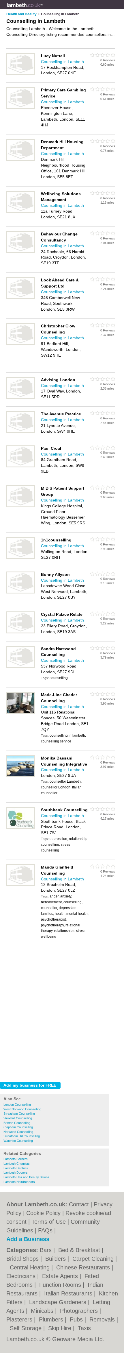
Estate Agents (61, 1276)
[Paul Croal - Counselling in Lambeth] (20, 466)
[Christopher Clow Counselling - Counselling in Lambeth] (20, 344)
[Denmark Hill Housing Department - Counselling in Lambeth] (20, 160)
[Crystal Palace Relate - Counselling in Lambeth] (20, 632)
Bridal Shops (23, 1259)
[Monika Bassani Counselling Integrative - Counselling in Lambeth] (20, 776)
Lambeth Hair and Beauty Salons (26, 1177)
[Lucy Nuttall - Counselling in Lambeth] (20, 74)
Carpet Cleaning (93, 1259)
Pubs (77, 1319)
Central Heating (30, 1267)
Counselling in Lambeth (62, 61)
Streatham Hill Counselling (21, 1136)
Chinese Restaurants (84, 1267)
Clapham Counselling (18, 1127)
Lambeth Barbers (15, 1159)
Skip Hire (60, 1328)
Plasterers (20, 1319)
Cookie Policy (43, 1213)
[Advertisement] (62, 1012)
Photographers (79, 1311)
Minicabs (43, 1311)
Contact (79, 1204)
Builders (56, 1259)
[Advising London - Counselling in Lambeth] (20, 398)
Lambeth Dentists (15, 1168)
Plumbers (52, 1319)
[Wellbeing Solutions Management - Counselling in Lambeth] (20, 212)
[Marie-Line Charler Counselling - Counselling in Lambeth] (20, 713)
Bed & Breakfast (80, 1250)
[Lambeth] (43, 9)
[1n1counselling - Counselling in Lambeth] (20, 558)
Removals (103, 1319)
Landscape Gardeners (58, 1302)
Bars (46, 1250)
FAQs (45, 1230)
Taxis (84, 1328)
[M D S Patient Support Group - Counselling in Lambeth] (20, 506)
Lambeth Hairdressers (19, 1182)
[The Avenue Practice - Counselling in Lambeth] (20, 432)
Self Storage (26, 1328)
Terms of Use (48, 1222)
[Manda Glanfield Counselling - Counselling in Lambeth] (20, 885)
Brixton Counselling (16, 1123)
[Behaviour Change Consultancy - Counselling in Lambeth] (20, 252)
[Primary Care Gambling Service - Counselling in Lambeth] (20, 108)
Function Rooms (61, 1285)
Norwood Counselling (18, 1131)
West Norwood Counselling (22, 1109)
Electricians (21, 1276)
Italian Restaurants (69, 1293)
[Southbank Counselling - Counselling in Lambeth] (20, 828)
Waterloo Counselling (18, 1140)
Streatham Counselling (19, 1113)
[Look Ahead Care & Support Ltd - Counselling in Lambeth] (20, 298)
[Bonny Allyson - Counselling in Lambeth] (20, 592)
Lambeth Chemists (16, 1163)
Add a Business (27, 1239)
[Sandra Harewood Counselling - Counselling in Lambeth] (20, 667)
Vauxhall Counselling (17, 1118)
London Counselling (17, 1104)
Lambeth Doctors (15, 1172)
